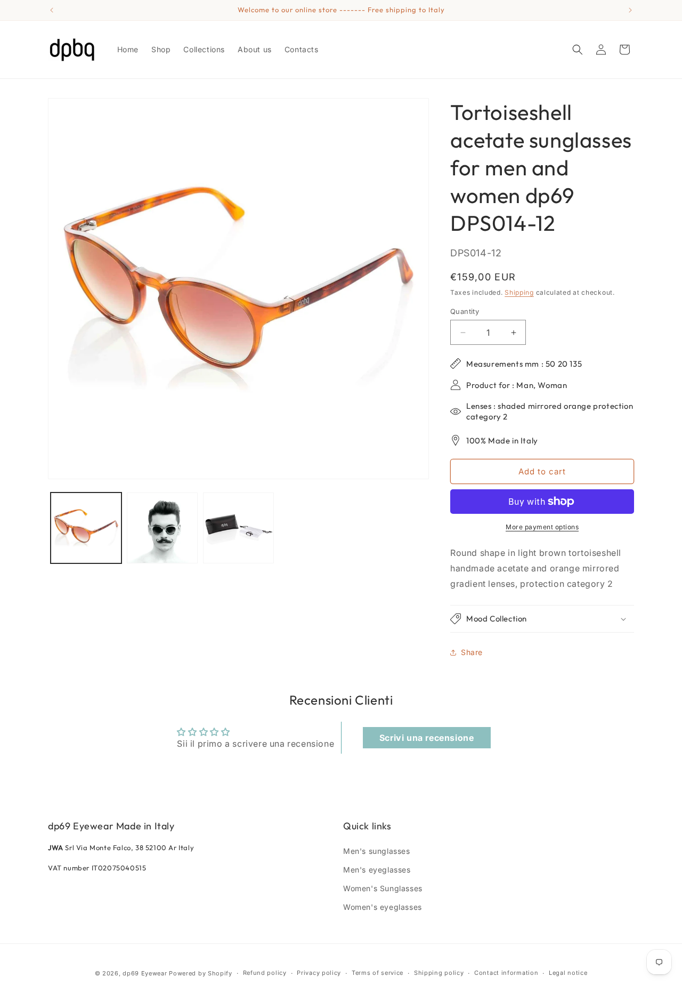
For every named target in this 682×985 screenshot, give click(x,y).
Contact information (506, 972)
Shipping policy (439, 972)
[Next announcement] (630, 10)
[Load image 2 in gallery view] (162, 528)
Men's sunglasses (376, 850)
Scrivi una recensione (426, 737)
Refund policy (265, 972)
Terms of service (377, 972)
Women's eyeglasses (382, 906)
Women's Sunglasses (383, 888)
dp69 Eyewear (145, 973)
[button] (577, 49)
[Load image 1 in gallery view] (86, 528)
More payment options (542, 527)
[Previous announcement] (51, 10)
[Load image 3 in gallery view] (238, 528)
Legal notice (568, 972)
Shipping (519, 292)
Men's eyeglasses (377, 869)
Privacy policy (319, 972)
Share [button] (472, 652)
